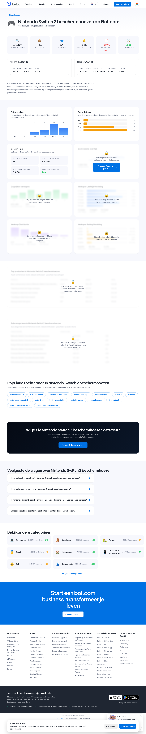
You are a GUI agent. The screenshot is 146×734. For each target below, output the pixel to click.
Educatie (41, 4)
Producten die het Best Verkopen (83, 644)
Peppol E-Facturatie (59, 651)
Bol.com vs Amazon (82, 661)
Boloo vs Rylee (102, 661)
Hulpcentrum (124, 640)
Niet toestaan (111, 726)
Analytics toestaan (127, 726)
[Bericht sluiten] (140, 715)
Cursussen (11, 638)
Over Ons (123, 654)
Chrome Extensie (36, 664)
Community (124, 644)
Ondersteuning (57, 4)
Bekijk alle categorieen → (73, 574)
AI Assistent (11, 659)
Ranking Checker (36, 674)
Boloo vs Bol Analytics (105, 641)
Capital (9, 662)
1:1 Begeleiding (12, 641)
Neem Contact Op (126, 664)
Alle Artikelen (79, 675)
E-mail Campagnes (59, 644)
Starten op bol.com (104, 671)
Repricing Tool (35, 671)
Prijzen (83, 4)
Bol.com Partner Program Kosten (84, 665)
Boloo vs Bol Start (103, 644)
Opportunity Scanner (37, 638)
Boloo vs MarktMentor (105, 658)
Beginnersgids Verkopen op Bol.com (84, 639)
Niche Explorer (35, 648)
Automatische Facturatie (61, 648)
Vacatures (123, 657)
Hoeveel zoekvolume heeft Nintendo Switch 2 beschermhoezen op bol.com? (45, 478)
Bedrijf (71, 4)
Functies (28, 4)
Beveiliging (124, 660)
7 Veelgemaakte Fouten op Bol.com (83, 650)
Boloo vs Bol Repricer (104, 651)
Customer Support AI (59, 638)
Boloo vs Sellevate (103, 638)
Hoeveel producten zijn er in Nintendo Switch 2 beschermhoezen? (41, 489)
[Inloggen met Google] (137, 4)
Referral (10, 666)
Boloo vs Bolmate (103, 654)
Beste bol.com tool (104, 674)
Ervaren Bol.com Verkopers (13, 651)
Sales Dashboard (36, 667)
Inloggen (106, 4)
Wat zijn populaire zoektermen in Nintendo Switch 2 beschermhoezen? (43, 511)
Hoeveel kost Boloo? (104, 667)
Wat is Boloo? (102, 664)
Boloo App (33, 677)
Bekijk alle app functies (129, 703)
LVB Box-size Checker (60, 654)
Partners (10, 669)
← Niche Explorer (14, 15)
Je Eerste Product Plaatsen (81, 671)
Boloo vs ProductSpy (104, 648)
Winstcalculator (35, 661)
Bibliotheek (124, 647)
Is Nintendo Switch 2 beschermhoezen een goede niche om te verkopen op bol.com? (49, 500)
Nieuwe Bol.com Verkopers (13, 645)
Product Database (36, 654)
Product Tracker (36, 641)
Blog (121, 650)
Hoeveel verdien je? (104, 677)
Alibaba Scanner (36, 651)
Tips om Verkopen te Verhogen (82, 656)
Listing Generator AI (59, 641)
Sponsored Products (37, 644)
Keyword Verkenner (37, 658)
